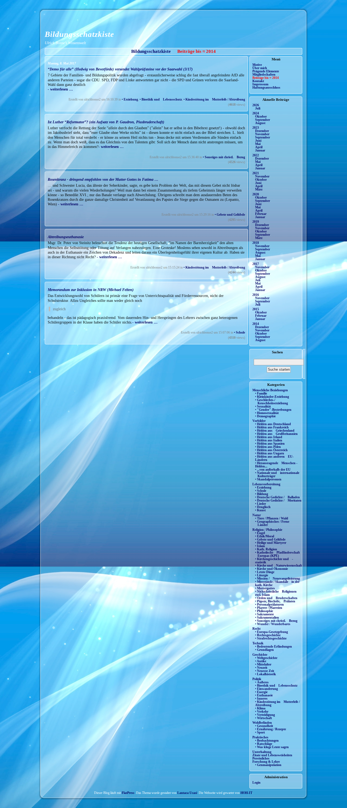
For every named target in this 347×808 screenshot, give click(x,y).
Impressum (260, 84)
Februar (260, 213)
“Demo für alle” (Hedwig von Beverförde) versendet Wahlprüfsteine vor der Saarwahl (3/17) (120, 69)
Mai (258, 144)
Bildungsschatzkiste (79, 34)
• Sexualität (263, 406)
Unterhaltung (261, 752)
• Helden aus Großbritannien (276, 433)
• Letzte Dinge (264, 572)
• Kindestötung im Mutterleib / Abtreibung (214, 99)
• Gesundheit (264, 726)
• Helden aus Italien (268, 440)
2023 (255, 127)
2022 (255, 155)
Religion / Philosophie (267, 529)
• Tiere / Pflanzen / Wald (271, 518)
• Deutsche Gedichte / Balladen (277, 497)
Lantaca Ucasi (187, 792)
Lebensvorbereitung (266, 484)
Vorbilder (259, 420)
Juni (258, 140)
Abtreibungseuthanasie (66, 237)
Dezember (262, 130)
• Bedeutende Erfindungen (273, 646)
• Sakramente (264, 614)
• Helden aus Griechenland (274, 430)
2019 (255, 221)
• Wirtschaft (263, 718)
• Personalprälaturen (269, 604)
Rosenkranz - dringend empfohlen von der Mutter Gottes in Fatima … (103, 179)
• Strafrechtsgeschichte (271, 638)
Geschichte (259, 654)
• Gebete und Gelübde (230, 214)
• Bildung (261, 494)
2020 (255, 194)
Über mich (259, 68)
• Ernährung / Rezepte (270, 729)
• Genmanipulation (268, 765)
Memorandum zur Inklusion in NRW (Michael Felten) (91, 289)
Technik (258, 643)
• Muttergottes (265, 588)
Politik (256, 679)
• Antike (260, 661)
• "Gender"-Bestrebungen (273, 409)
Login (256, 782)
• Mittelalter (263, 664)
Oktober (261, 116)
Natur (256, 515)
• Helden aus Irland (268, 437)
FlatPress (128, 792)
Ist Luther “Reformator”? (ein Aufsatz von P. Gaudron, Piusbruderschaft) (106, 122)
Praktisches (260, 737)
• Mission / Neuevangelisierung (277, 578)
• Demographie (265, 416)
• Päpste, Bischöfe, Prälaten (275, 601)
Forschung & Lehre (266, 761)
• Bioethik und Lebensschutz (161, 99)
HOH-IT (246, 792)
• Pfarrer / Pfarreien (268, 607)
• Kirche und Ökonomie (271, 568)
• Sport (260, 732)
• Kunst (260, 510)
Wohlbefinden (262, 722)
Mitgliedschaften (263, 74)
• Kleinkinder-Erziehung (272, 396)
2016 (255, 294)
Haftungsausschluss (266, 87)
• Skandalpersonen (268, 479)
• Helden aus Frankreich (272, 427)
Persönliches (260, 758)
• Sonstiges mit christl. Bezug (224, 157)
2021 (255, 173)
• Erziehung (130, 99)
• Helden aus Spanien (270, 443)
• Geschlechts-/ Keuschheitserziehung (271, 401)
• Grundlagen (264, 649)
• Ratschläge (263, 743)
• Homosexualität (267, 413)
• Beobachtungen (267, 740)
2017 (255, 264)
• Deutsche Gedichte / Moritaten (278, 500)
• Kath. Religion (266, 549)
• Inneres (261, 698)
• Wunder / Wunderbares (272, 624)
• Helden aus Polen (268, 446)
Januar (260, 150)
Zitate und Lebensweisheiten (272, 755)
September (262, 119)
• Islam (260, 546)
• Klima (260, 708)
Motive (257, 64)
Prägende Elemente (265, 71)
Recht (256, 628)
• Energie (261, 692)
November (262, 134)
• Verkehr (261, 711)
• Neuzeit (261, 667)
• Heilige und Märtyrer (270, 542)
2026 (255, 105)
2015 (255, 309)
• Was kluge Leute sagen (272, 747)
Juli (257, 108)
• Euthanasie (264, 695)
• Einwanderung (266, 688)
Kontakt (258, 81)
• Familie (261, 393)
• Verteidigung (265, 714)
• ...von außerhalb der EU (273, 469)
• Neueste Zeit (264, 671)
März (258, 189)
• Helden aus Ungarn (269, 453)
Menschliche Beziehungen (270, 390)
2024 (255, 113)
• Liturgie (261, 575)
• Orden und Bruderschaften (276, 598)
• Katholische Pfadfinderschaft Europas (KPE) (277, 554)
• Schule (239, 332)
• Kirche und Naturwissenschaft (278, 565)
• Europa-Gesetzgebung (271, 632)
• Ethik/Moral (264, 536)
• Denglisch (263, 507)
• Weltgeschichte (266, 658)
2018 (255, 242)
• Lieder (260, 503)
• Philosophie (264, 611)
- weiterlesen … (60, 89)
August (260, 123)
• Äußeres (262, 682)
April (258, 147)
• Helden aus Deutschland (273, 424)
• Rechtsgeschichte (268, 635)
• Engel (260, 533)
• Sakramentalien (267, 617)
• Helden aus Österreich (271, 450)
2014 (255, 323)
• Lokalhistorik (265, 674)
